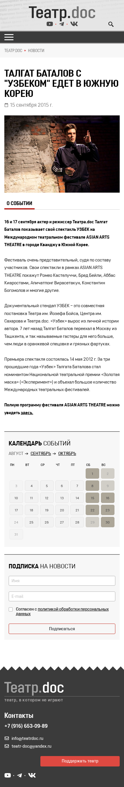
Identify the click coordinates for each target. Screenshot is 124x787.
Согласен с (62, 611)
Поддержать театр (80, 761)
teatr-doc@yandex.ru (31, 746)
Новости (36, 51)
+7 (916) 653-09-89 (26, 726)
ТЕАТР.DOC (13, 51)
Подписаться (62, 629)
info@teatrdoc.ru (27, 738)
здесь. (27, 413)
